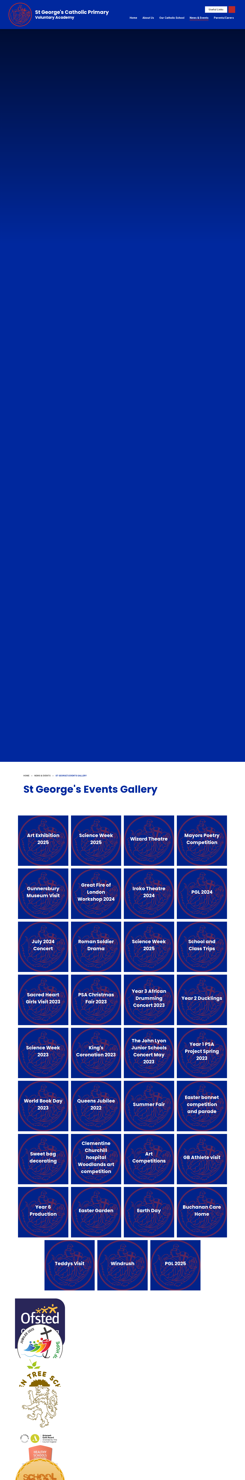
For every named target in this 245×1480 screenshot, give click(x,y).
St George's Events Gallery (71, 776)
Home (26, 776)
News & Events (42, 776)
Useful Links (216, 9)
